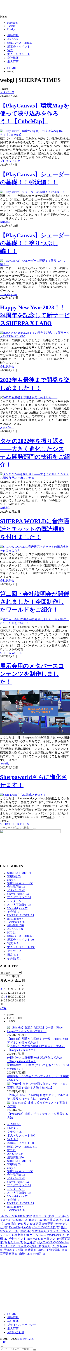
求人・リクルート (21, 947)
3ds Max (8, 1216)
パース (39, 1227)
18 (5, 996)
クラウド (14, 950)
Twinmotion (16, 921)
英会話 (13, 911)
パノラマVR (47, 1242)
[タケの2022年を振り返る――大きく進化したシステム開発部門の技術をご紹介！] (35, 477)
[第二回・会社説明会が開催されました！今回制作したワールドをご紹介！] (35, 623)
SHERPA (25, 1219)
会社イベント (20, 1238)
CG (60, 1216)
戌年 (46, 1246)
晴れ (43, 1249)
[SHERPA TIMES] (20, 7)
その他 (4, 763)
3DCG (24, 1216)
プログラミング (10, 161)
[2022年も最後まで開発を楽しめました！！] (28, 397)
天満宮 (10, 1249)
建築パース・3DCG (22, 935)
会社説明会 (7, 366)
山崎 (24, 1253)
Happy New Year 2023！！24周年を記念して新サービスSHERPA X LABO (35, 315)
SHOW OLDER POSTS (14, 824)
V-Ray (42, 1219)
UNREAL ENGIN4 (20, 915)
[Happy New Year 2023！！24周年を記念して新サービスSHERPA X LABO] (35, 336)
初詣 (22, 1249)
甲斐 (53, 1223)
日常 (12, 954)
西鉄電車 (56, 1249)
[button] (35, 16)
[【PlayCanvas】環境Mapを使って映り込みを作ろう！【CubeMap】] (35, 134)
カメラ (12, 1231)
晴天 (32, 1249)
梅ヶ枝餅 (37, 1253)
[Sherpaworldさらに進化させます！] (23, 794)
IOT (11, 932)
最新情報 (15, 925)
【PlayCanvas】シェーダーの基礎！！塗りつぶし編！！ (35, 243)
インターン (16, 901)
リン (29, 1223)
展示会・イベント (20, 939)
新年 (23, 1234)
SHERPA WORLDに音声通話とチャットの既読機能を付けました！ (34, 529)
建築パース (43, 1216)
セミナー (15, 1242)
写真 (12, 943)
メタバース (7, 92)
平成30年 (40, 1231)
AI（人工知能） (19, 904)
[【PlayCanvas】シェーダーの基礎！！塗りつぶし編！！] (35, 264)
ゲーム (36, 1234)
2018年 (53, 1227)
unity (12, 879)
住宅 (25, 1231)
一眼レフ (52, 1238)
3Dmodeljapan (8, 294)
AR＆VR (15, 928)
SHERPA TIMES (19, 873)
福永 (16, 1223)
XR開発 (5, 221)
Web (37, 1238)
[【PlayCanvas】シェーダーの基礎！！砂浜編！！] (32, 191)
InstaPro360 (15, 918)
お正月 (30, 1242)
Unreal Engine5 (18, 893)
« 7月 (3, 1008)
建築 (41, 1223)
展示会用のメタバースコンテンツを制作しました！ (32, 674)
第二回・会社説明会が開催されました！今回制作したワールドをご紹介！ (34, 602)
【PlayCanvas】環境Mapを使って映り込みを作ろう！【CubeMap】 (34, 113)
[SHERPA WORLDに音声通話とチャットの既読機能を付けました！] (35, 550)
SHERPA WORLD (11, 652)
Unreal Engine (20, 1227)
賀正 (36, 1246)
